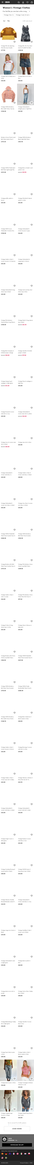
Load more (17, 1129)
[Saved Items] (27, 2)
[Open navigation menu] (2, 2)
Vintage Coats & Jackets (23, 15)
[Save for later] (15, 42)
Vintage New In (9, 15)
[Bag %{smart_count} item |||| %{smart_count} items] (32, 2)
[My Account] (23, 2)
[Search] (19, 2)
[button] (2, 1154)
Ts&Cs (31, 1162)
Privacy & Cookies (24, 1162)
